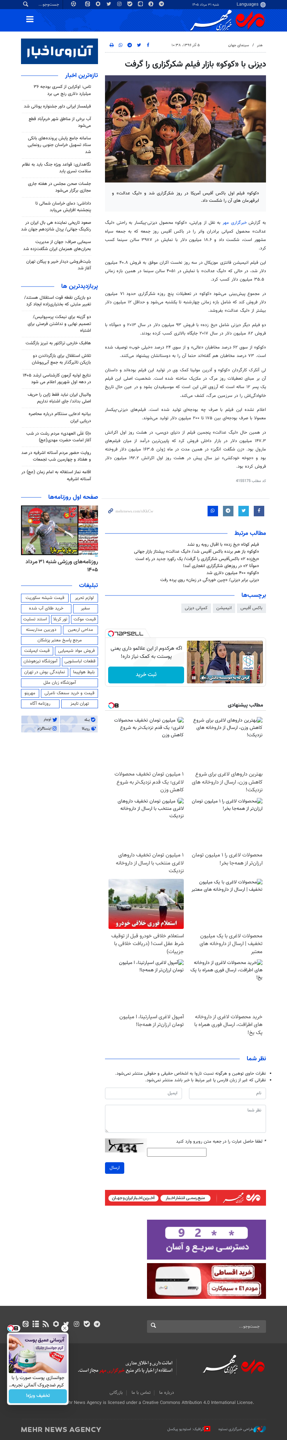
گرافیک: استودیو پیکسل (185, 1429)
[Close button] (64, 1328)
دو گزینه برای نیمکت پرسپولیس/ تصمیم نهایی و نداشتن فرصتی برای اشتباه (59, 324)
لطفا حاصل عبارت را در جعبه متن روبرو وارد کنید (221, 1141)
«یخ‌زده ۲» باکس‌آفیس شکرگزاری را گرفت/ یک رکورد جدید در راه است (197, 559)
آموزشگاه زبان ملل (59, 682)
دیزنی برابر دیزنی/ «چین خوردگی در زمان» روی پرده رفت (209, 580)
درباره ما (166, 1392)
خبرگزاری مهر (235, 222)
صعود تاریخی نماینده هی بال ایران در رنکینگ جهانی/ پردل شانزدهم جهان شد (56, 226)
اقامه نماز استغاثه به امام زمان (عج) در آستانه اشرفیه (56, 475)
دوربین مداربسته (41, 629)
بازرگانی (116, 1392)
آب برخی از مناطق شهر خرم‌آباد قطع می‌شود (60, 122)
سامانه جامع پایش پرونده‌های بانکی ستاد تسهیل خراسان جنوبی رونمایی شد (59, 145)
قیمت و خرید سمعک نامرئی (69, 693)
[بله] (86, 1325)
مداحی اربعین (80, 629)
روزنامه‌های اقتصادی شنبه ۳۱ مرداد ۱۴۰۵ (59, 566)
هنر (259, 45)
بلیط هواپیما (84, 672)
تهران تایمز (79, 703)
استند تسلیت (35, 619)
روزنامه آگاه (40, 703)
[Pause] (194, 678)
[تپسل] (110, 633)
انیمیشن (224, 608)
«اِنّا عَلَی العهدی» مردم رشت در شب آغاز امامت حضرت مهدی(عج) (58, 437)
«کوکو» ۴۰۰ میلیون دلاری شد (232, 573)
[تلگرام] (96, 1325)
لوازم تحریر (84, 597)
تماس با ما (141, 1392)
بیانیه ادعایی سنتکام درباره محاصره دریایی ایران (60, 417)
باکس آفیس (251, 608)
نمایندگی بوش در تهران (44, 672)
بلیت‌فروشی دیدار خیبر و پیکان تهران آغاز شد (58, 265)
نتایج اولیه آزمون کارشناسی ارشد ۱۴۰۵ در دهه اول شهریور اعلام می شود (57, 379)
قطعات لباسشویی (80, 661)
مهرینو (29, 693)
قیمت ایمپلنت (37, 650)
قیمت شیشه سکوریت (45, 597)
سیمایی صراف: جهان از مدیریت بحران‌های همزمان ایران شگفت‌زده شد (57, 245)
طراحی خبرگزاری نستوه (235, 1429)
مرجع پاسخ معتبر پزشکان (59, 640)
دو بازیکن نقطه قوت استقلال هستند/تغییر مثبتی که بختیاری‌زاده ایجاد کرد (57, 301)
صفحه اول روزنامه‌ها (73, 497)
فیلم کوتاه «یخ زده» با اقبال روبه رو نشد (223, 544)
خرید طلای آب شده (46, 608)
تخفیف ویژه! (38, 1396)
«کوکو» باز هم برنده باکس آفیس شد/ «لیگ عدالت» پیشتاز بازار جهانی (196, 551)
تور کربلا (60, 619)
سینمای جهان (238, 45)
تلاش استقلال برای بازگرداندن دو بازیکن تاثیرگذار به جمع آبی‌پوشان (61, 359)
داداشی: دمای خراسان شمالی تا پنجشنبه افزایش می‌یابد (63, 207)
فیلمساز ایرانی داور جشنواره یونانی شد (57, 106)
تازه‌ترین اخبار (81, 75)
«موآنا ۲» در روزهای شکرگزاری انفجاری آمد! (221, 566)
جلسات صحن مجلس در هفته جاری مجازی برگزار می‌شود (59, 187)
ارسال (115, 1167)
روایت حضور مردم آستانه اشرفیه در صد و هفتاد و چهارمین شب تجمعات (56, 456)
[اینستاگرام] (76, 1325)
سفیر (85, 608)
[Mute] (204, 678)
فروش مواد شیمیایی (76, 650)
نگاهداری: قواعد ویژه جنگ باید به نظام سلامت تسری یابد (56, 168)
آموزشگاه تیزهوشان (40, 661)
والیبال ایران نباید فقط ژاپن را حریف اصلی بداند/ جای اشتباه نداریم (59, 398)
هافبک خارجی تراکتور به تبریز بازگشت (58, 343)
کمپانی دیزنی (196, 608)
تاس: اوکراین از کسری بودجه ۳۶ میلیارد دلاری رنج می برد (62, 90)
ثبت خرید (146, 674)
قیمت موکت (85, 619)
